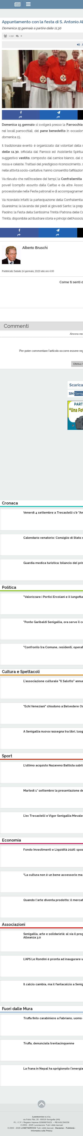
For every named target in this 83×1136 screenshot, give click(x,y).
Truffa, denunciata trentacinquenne (48, 1043)
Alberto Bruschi (35, 248)
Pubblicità (70, 1128)
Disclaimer (59, 1128)
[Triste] (58, 294)
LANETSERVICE (28, 1128)
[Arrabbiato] (19, 294)
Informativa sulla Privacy (41, 1131)
